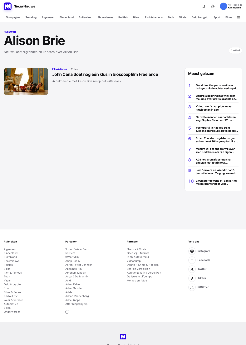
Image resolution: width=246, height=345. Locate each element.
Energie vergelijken (138, 268)
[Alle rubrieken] (238, 17)
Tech (171, 17)
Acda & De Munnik (76, 276)
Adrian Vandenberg (77, 296)
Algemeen (48, 17)
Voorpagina (13, 17)
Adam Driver (73, 284)
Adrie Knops (72, 300)
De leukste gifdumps (139, 276)
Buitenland (85, 17)
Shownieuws (105, 17)
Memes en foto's (137, 280)
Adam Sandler (74, 288)
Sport (217, 17)
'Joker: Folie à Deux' (77, 249)
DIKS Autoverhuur (138, 256)
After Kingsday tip (76, 303)
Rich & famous (154, 17)
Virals (182, 17)
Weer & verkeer (13, 300)
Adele (68, 292)
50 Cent (70, 253)
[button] (67, 312)
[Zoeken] (203, 6)
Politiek (123, 17)
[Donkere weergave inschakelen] (213, 6)
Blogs (7, 307)
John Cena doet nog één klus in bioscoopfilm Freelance (105, 74)
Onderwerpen (12, 311)
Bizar (136, 17)
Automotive (11, 303)
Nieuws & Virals (136, 249)
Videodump (134, 260)
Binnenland (67, 17)
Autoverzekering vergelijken (144, 272)
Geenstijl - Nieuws (138, 253)
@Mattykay (72, 256)
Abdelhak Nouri (74, 268)
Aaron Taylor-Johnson (78, 264)
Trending (31, 17)
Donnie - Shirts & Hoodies (143, 264)
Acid (68, 280)
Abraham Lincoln (75, 272)
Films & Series (59, 69)
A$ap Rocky (72, 260)
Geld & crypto (200, 17)
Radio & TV (10, 296)
